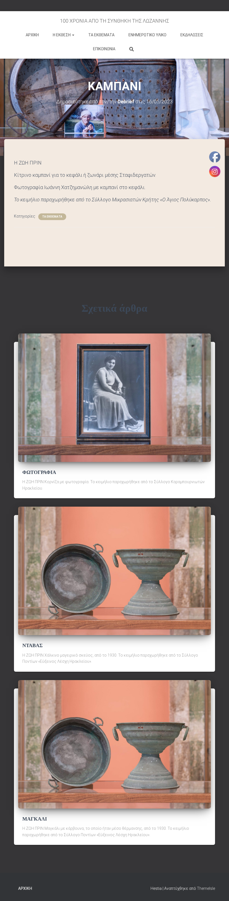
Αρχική (25, 888)
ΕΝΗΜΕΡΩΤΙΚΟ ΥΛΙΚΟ (147, 35)
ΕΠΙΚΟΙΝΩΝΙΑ (104, 49)
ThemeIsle (206, 888)
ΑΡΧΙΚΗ (32, 35)
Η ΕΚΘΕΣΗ (62, 35)
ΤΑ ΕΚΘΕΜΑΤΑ (101, 35)
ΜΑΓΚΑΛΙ (34, 819)
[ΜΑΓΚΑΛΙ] (114, 744)
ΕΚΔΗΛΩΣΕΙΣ (191, 35)
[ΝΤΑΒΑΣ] (114, 570)
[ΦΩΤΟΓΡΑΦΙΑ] (114, 397)
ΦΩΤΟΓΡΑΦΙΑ (39, 472)
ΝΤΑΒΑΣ (32, 645)
